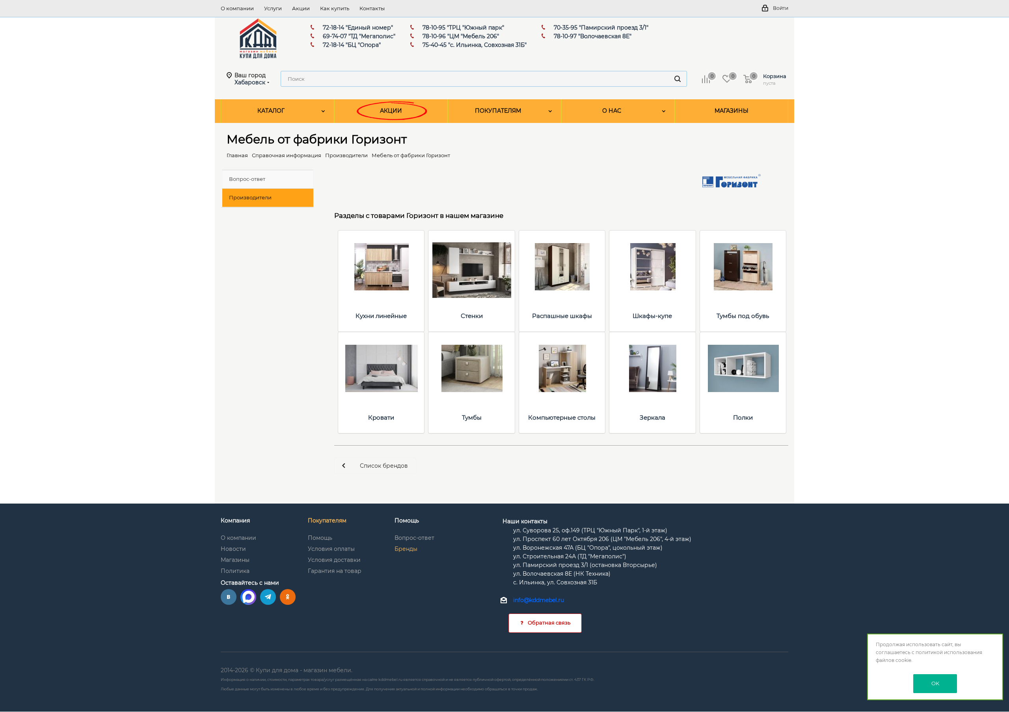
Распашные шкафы (562, 316)
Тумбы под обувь (743, 316)
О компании (238, 537)
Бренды (406, 548)
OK (935, 683)
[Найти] (677, 79)
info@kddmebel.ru (538, 600)
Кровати (381, 417)
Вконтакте (228, 597)
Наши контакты (525, 521)
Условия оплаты (331, 548)
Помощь (320, 537)
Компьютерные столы (562, 417)
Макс (248, 597)
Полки (743, 417)
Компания (235, 520)
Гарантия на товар (334, 570)
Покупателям (327, 520)
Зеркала (652, 417)
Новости (233, 548)
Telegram (268, 597)
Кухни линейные (381, 316)
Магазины (235, 559)
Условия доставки (334, 559)
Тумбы (472, 417)
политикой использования (949, 652)
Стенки (472, 316)
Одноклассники (288, 597)
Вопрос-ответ (414, 537)
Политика (235, 570)
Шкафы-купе (652, 316)
